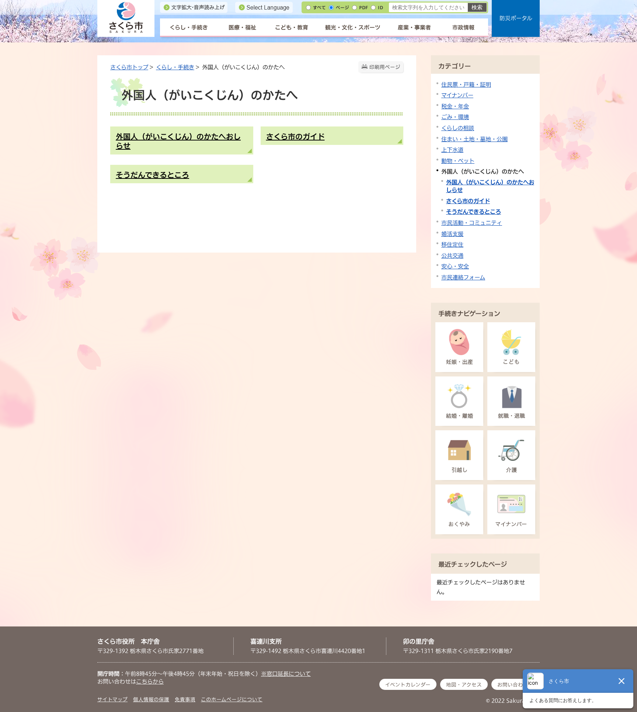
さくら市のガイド (468, 201)
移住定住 (452, 244)
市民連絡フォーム (463, 277)
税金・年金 (455, 106)
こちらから (150, 681)
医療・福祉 (242, 27)
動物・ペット (457, 161)
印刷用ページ (384, 67)
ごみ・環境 (455, 117)
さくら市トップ (129, 67)
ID (380, 8)
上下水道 (452, 150)
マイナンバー (457, 95)
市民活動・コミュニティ (471, 223)
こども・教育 (291, 27)
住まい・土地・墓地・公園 (474, 139)
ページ (342, 8)
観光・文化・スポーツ (352, 27)
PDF (363, 8)
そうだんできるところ (473, 212)
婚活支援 (452, 234)
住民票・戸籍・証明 (466, 84)
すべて (319, 8)
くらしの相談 (457, 128)
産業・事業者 (414, 27)
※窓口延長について (286, 674)
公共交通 (452, 255)
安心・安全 (455, 266)
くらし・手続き (189, 27)
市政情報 (463, 27)
